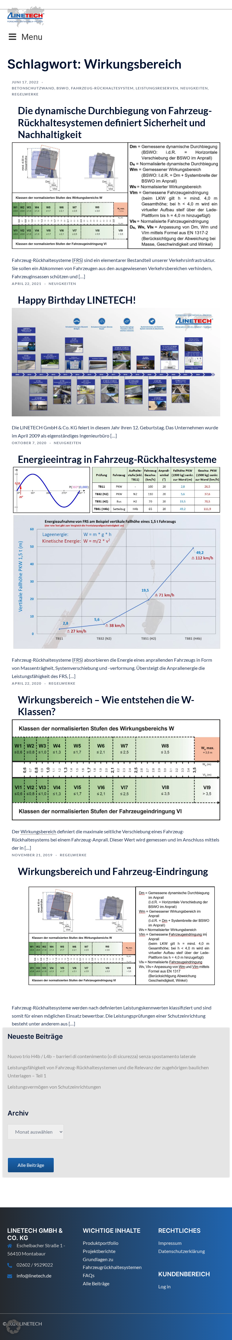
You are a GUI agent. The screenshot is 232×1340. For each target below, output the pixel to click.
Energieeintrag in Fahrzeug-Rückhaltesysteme (117, 459)
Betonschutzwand (33, 88)
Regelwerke (25, 94)
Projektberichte (99, 1251)
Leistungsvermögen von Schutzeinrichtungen (54, 1087)
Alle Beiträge (96, 1283)
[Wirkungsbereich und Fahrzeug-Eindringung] (116, 937)
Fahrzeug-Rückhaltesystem (102, 88)
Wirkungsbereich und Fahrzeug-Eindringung (113, 871)
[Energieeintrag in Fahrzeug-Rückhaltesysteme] (116, 557)
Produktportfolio (100, 1243)
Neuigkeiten (194, 88)
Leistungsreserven (157, 88)
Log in (164, 1286)
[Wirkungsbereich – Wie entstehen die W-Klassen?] (116, 769)
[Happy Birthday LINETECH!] (116, 361)
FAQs (89, 1275)
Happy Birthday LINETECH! (77, 300)
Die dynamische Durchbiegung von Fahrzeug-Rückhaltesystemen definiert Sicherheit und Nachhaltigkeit (115, 122)
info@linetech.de (34, 1275)
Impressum (170, 1243)
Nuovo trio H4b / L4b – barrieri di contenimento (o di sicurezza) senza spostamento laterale (102, 1056)
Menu (31, 37)
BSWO (62, 88)
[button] (13, 1326)
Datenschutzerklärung (181, 1251)
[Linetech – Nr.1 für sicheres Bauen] (25, 16)
